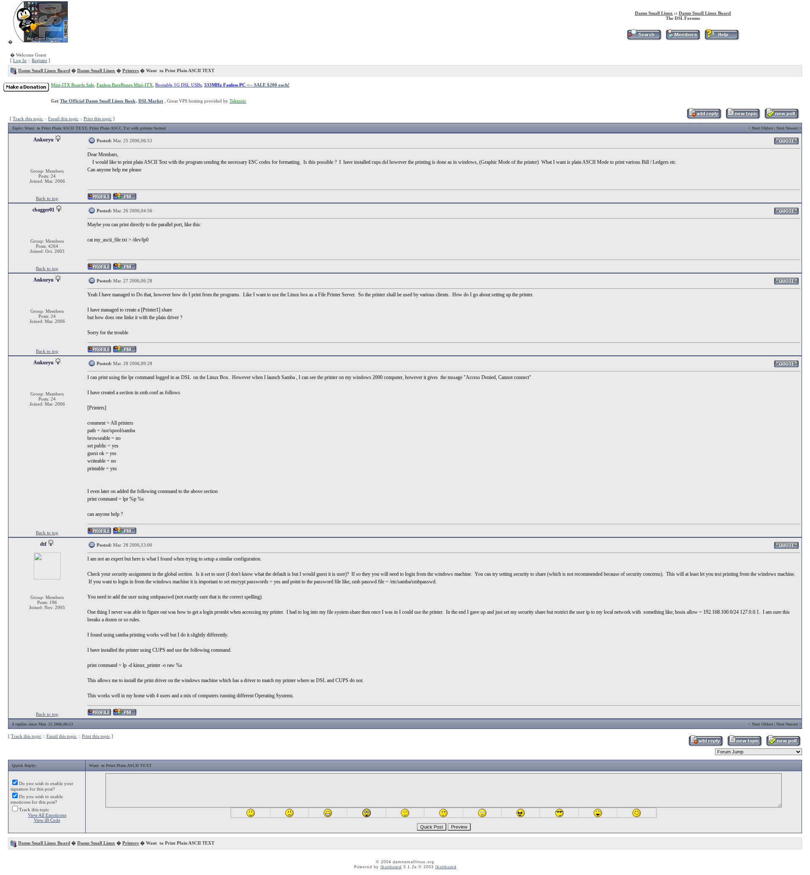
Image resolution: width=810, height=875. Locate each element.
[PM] (125, 198)
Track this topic (28, 118)
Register (39, 60)
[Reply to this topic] (704, 117)
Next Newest (787, 128)
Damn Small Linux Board (705, 13)
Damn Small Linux (654, 13)
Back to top (47, 198)
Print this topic (98, 118)
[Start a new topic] (742, 117)
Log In (20, 60)
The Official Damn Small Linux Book (97, 100)
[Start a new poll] (781, 117)
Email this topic (63, 118)
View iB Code (47, 820)
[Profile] (99, 198)
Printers (130, 70)
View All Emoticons (47, 815)
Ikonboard (391, 867)
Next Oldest (762, 128)
